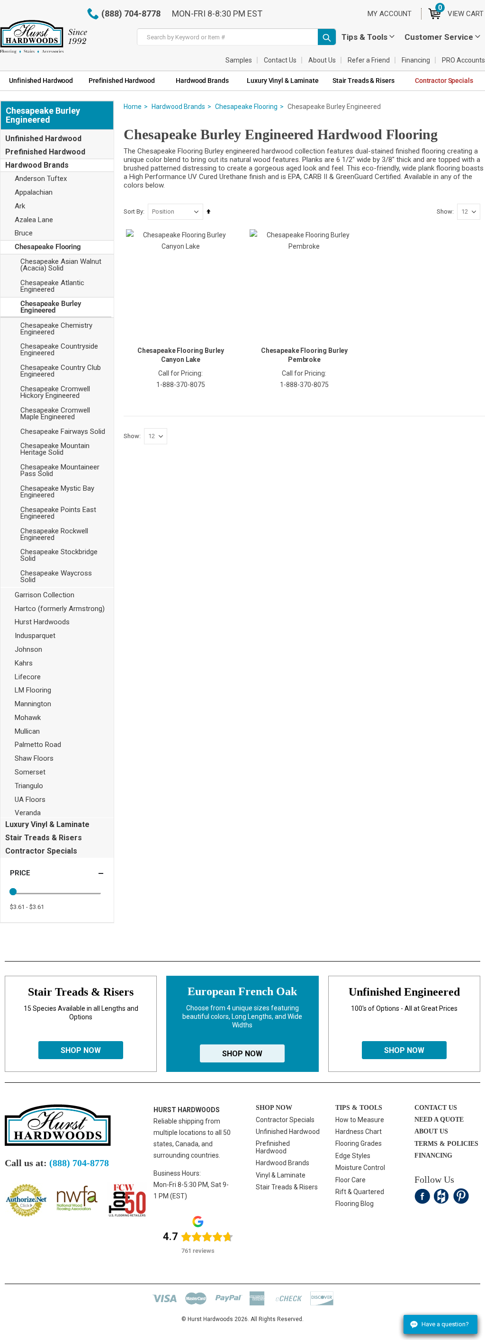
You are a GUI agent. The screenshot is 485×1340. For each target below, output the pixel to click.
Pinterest (461, 1196)
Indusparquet (35, 635)
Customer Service (438, 37)
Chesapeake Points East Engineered (58, 513)
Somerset (30, 772)
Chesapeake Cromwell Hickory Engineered (55, 392)
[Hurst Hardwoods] (43, 37)
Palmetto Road (38, 744)
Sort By (133, 211)
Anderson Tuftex (41, 178)
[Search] (327, 37)
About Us (322, 60)
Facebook (422, 1196)
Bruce (24, 233)
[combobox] (236, 37)
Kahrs (24, 663)
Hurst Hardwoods (42, 622)
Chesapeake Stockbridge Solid (59, 555)
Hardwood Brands (178, 106)
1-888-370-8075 (180, 384)
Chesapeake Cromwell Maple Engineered (55, 413)
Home (133, 106)
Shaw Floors (34, 758)
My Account (390, 13)
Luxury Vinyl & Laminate (47, 824)
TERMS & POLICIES (446, 1143)
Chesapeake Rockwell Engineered (54, 534)
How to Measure (359, 1120)
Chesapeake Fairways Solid (62, 431)
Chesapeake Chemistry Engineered (56, 328)
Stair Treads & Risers (43, 837)
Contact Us (280, 60)
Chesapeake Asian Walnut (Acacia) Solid (60, 264)
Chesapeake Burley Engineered (50, 307)
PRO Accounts (463, 60)
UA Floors (30, 799)
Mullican (27, 731)
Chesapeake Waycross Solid (56, 576)
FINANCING (433, 1155)
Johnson (28, 649)
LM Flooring (33, 690)
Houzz (441, 1196)
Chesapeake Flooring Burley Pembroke (304, 355)
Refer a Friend (369, 60)
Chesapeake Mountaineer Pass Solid (59, 470)
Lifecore (28, 677)
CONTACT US (435, 1107)
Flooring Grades (358, 1143)
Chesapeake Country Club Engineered (60, 370)
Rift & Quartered (359, 1192)
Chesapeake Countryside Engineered (59, 349)
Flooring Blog (354, 1203)
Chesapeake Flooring (246, 106)
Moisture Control (360, 1167)
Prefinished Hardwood (45, 151)
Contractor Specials (41, 850)
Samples (238, 60)
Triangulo (29, 785)
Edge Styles (352, 1156)
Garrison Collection (44, 595)
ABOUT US (431, 1131)
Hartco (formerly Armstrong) (60, 608)
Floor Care (350, 1180)
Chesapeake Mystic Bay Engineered (57, 491)
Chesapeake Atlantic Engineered (52, 286)
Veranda (28, 812)
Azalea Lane (34, 219)
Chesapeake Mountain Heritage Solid (55, 449)
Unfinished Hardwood (43, 138)
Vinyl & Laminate (280, 1175)
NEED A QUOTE (439, 1119)
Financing (416, 60)
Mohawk (28, 717)
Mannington (33, 704)
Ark (20, 206)
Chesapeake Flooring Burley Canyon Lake (180, 355)
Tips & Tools (364, 37)
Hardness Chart (358, 1131)
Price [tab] (20, 873)
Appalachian (34, 192)
